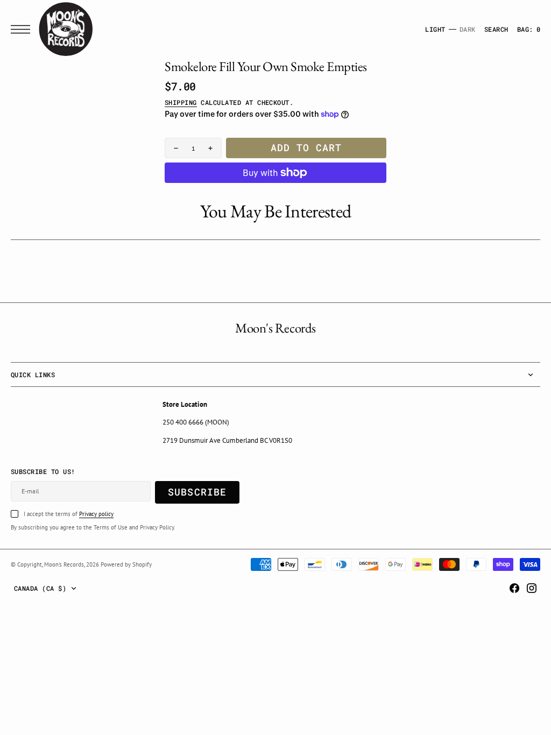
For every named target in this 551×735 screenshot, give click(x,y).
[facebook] (514, 588)
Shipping (181, 102)
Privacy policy (96, 514)
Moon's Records (64, 564)
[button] (23, 29)
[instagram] (531, 588)
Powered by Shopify (126, 564)
